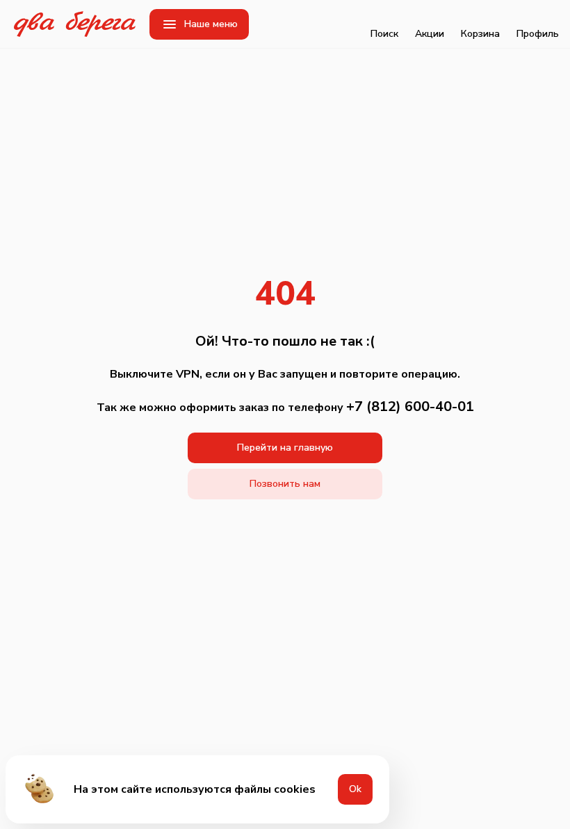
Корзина (480, 33)
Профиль (537, 33)
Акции (429, 33)
